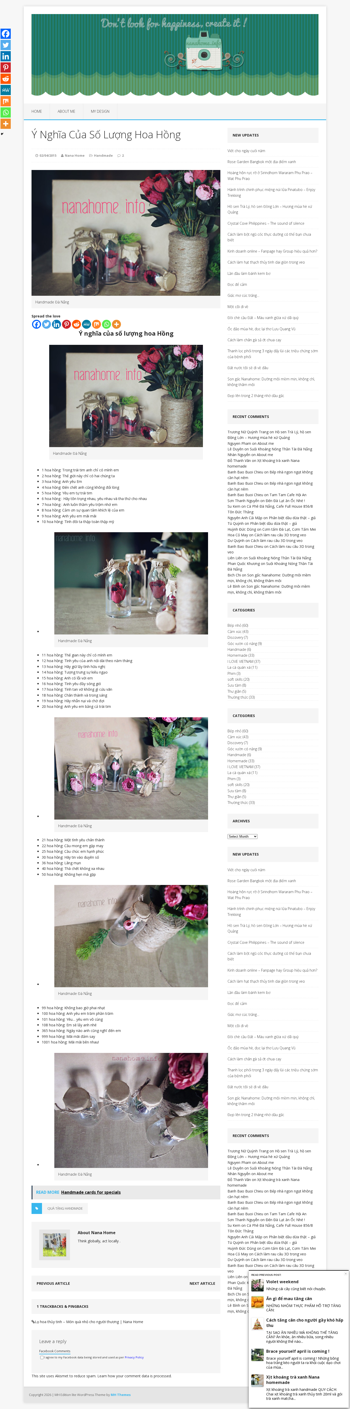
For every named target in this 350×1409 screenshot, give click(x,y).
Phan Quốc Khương (244, 563)
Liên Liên (235, 557)
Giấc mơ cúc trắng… (243, 295)
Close (345, 1273)
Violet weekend (282, 1282)
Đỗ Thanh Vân (239, 460)
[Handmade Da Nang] (126, 443)
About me (66, 111)
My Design (100, 111)
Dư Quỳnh (236, 540)
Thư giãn (234, 691)
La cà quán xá (239, 667)
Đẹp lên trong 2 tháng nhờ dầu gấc (256, 395)
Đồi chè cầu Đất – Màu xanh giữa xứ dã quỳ (263, 317)
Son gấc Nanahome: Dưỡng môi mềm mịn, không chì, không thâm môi (271, 382)
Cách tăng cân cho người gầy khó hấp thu (304, 1322)
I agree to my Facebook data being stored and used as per (94, 1357)
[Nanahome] (175, 55)
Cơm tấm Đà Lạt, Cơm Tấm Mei (289, 529)
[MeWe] (86, 324)
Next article (202, 1283)
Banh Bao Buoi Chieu (245, 472)
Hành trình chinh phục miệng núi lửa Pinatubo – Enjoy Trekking (271, 192)
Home (37, 111)
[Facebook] (36, 324)
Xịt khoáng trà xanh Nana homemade (293, 1379)
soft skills (235, 679)
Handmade (103, 155)
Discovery (235, 637)
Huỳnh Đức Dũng (242, 529)
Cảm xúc (235, 631)
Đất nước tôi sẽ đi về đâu (248, 367)
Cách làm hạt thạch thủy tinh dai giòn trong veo (266, 262)
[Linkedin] (56, 324)
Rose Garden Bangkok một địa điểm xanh (262, 161)
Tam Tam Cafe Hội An (288, 494)
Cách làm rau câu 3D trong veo (280, 534)
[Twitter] (46, 324)
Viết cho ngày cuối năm (246, 150)
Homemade (238, 655)
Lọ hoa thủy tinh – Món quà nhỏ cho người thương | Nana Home (89, 1321)
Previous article (53, 1283)
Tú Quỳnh (236, 523)
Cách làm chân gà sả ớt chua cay (254, 339)
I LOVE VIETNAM (240, 661)
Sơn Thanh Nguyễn (243, 500)
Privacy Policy (134, 1357)
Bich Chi (234, 575)
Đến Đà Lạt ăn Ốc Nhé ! (285, 500)
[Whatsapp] (106, 324)
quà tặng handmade (65, 1208)
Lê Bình (234, 586)
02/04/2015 (47, 155)
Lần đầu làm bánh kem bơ (249, 273)
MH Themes (121, 1394)
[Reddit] (76, 324)
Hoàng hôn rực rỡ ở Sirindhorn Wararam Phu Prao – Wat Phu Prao (270, 175)
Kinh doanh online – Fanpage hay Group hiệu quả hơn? (272, 251)
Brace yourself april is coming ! (298, 1351)
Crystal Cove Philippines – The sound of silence (266, 223)
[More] (116, 324)
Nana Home (75, 155)
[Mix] (96, 324)
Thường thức (238, 697)
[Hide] (2, 134)
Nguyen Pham (239, 443)
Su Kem (234, 506)
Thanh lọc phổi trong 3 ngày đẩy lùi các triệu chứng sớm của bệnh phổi (273, 353)
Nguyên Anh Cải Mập (245, 517)
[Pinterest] (66, 324)
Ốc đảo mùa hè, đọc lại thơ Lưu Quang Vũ (261, 328)
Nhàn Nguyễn (239, 454)
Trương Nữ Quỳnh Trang (248, 431)
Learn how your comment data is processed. (134, 1375)
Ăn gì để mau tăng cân (289, 1298)
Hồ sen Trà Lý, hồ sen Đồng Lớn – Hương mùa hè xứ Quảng (270, 209)
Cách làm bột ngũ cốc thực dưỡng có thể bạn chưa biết (269, 237)
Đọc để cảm (237, 284)
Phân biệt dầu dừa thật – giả (292, 517)
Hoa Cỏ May (238, 534)
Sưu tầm (234, 685)
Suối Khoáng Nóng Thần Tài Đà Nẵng (281, 449)
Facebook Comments (54, 1351)
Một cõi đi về (238, 306)
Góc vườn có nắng (242, 643)
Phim (232, 673)
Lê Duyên (235, 449)
